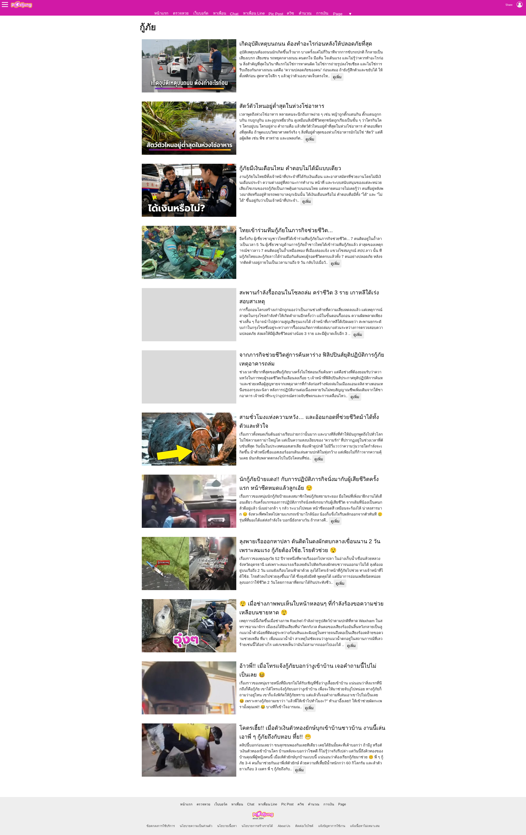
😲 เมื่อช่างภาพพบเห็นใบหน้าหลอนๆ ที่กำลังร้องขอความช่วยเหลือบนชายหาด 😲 (311, 608)
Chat (234, 14)
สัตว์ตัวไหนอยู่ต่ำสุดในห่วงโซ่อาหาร (281, 106)
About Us (284, 826)
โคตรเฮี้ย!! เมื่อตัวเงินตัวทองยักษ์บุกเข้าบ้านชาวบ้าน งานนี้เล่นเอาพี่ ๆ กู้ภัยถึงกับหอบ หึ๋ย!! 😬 (312, 732)
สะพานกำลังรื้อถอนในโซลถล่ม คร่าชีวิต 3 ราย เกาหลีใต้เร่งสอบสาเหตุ (309, 296)
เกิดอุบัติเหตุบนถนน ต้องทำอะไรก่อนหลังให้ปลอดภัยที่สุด (305, 44)
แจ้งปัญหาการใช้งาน (331, 826)
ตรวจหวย (181, 13)
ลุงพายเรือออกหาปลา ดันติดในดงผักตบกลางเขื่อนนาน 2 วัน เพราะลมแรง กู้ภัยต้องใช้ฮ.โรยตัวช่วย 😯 (309, 545)
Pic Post (276, 14)
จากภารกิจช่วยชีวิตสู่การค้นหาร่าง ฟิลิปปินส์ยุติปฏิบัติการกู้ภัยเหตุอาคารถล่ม (311, 359)
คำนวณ (305, 13)
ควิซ (290, 13)
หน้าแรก (161, 13)
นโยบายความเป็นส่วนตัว (196, 826)
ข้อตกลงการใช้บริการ (160, 826)
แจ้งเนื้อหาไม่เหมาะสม (365, 826)
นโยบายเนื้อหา (227, 826)
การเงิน (322, 13)
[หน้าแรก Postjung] (21, 4)
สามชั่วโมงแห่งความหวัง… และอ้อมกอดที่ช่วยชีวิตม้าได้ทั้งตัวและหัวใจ (309, 421)
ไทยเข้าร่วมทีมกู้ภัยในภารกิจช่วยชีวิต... (286, 230)
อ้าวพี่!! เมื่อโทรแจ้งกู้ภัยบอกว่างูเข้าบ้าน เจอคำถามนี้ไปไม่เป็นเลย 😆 (307, 670)
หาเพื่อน (219, 13)
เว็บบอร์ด (200, 13)
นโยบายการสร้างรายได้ (257, 826)
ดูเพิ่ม (337, 77)
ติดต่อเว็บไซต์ (304, 826)
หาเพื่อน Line (254, 13)
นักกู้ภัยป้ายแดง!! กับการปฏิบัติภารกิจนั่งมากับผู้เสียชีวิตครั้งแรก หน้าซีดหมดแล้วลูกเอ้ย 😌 (309, 483)
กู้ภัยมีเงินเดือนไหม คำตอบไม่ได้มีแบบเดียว (290, 168)
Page (338, 14)
